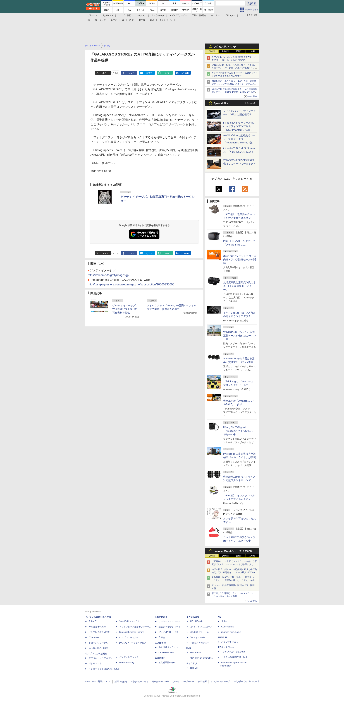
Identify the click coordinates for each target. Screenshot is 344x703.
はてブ (149, 73)
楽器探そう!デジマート (170, 626)
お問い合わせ (120, 681)
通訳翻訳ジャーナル (199, 632)
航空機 (142, 20)
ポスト (105, 73)
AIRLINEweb (196, 621)
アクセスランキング (225, 46)
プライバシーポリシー (183, 681)
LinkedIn (185, 73)
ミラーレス (92, 15)
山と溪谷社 (160, 643)
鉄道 (131, 20)
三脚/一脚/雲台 (199, 15)
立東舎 (162, 637)
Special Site (221, 103)
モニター (215, 15)
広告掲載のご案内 (139, 681)
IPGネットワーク (226, 647)
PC (88, 20)
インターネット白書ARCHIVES (104, 669)
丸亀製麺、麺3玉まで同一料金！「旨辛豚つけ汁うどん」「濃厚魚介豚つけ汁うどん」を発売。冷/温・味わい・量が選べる (234, 580)
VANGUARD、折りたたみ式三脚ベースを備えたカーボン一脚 (239, 336)
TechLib (194, 668)
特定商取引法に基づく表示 (246, 681)
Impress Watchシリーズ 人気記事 (233, 551)
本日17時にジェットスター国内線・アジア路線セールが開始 (239, 259)
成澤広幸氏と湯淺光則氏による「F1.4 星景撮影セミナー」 (239, 286)
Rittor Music (161, 617)
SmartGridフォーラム (129, 621)
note (167, 73)
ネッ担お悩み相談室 (98, 648)
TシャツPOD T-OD (168, 632)
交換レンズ (108, 15)
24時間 (225, 51)
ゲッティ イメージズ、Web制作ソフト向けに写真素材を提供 (125, 309)
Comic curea (227, 626)
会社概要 (202, 681)
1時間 (212, 51)
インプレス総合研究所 (99, 632)
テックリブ (191, 663)
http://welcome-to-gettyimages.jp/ (108, 275)
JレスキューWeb (198, 637)
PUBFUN (222, 637)
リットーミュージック (169, 621)
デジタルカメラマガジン (100, 658)
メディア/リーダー (178, 15)
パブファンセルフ (229, 642)
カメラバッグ (157, 15)
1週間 (239, 51)
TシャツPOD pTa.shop (233, 652)
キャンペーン (165, 20)
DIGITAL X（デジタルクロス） (134, 643)
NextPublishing (126, 662)
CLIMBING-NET (166, 652)
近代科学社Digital (167, 662)
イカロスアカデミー (199, 643)
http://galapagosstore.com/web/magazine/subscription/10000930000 (131, 284)
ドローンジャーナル (98, 643)
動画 (152, 20)
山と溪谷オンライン (168, 647)
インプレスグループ (220, 681)
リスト (116, 73)
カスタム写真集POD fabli (234, 657)
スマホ (114, 20)
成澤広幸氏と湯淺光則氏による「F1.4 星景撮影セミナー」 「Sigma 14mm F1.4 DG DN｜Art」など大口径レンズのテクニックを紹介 (234, 92)
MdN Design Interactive (201, 658)
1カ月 (252, 51)
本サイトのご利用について (98, 681)
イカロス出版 (192, 617)
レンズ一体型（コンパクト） (132, 15)
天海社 (224, 621)
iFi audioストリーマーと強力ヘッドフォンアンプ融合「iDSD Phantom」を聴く (239, 126)
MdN (188, 648)
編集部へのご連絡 (160, 681)
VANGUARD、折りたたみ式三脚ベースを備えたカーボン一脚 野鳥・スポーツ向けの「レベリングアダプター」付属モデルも (234, 68)
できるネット (95, 663)
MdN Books (195, 652)
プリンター (230, 15)
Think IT (92, 621)
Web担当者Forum (97, 626)
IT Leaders (94, 637)
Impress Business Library (131, 632)
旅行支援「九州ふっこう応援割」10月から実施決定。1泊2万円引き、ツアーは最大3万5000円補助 (234, 572)
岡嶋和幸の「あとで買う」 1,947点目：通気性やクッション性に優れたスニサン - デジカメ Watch (234, 84)
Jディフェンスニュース (201, 626)
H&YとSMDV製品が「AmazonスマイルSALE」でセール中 (238, 431)
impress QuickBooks (231, 632)
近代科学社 (160, 658)
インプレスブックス (128, 657)
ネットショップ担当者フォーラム (135, 626)
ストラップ (100, 20)
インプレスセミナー (128, 637)
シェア (131, 73)
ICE (219, 617)
